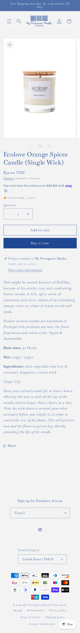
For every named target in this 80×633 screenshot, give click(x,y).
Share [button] (12, 446)
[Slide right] (49, 145)
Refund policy (36, 610)
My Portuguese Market (37, 605)
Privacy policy (58, 610)
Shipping (8, 178)
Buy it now (40, 243)
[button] (9, 21)
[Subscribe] (65, 513)
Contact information (42, 624)
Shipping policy (55, 617)
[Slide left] (30, 145)
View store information (25, 270)
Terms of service (30, 617)
